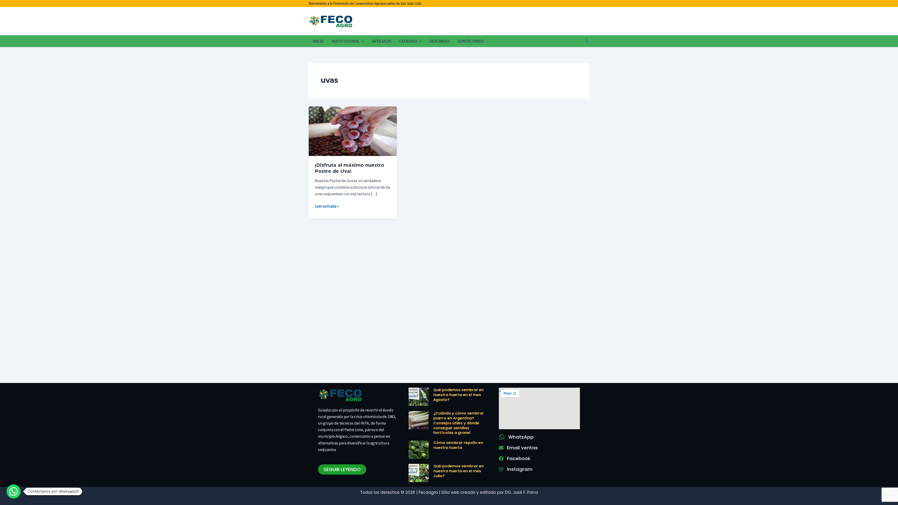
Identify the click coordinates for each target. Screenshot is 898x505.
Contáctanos (471, 41)
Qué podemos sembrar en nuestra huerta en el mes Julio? (458, 471)
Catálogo (408, 41)
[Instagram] (501, 469)
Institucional (345, 41)
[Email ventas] (501, 447)
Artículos (381, 41)
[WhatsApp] (502, 437)
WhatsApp (521, 437)
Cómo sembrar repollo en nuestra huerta (458, 445)
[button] (361, 41)
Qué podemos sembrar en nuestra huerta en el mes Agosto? (458, 394)
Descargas (440, 41)
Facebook (518, 458)
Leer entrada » (327, 206)
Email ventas (522, 447)
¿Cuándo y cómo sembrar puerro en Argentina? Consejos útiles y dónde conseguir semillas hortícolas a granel (458, 423)
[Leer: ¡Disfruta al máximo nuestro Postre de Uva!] (353, 130)
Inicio (318, 41)
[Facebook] (501, 458)
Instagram (519, 469)
